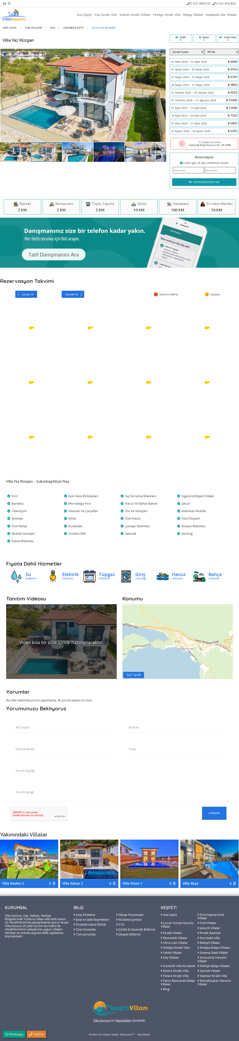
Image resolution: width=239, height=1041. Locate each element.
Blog (166, 989)
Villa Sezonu (101, 1020)
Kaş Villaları (170, 957)
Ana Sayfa (84, 15)
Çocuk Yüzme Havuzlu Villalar (177, 924)
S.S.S (121, 924)
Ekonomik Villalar (174, 938)
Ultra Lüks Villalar (175, 942)
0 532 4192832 (225, 3)
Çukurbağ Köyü (73, 27)
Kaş (52, 27)
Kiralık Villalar (172, 933)
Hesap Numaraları (131, 914)
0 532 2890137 (200, 3)
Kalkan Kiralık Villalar (135, 15)
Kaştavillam (123, 1020)
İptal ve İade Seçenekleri (92, 919)
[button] (15, 152)
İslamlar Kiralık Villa (213, 975)
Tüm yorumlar (85, 934)
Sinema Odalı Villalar (213, 952)
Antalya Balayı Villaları (214, 947)
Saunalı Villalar (209, 970)
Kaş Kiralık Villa (105, 15)
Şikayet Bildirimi (129, 934)
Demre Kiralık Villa (175, 970)
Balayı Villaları (193, 15)
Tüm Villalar (33, 27)
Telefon (38, 1034)
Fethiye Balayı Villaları (214, 966)
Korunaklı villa (209, 938)
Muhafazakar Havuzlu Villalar (214, 982)
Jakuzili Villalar (209, 928)
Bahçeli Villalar (209, 942)
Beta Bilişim (144, 1034)
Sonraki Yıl (71, 294)
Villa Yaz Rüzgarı (104, 27)
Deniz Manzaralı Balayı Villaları (178, 982)
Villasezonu (126, 1034)
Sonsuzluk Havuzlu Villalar (212, 959)
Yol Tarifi (133, 675)
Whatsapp (15, 1034)
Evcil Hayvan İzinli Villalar (211, 916)
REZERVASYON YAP (206, 182)
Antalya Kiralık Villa (176, 947)
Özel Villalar (207, 923)
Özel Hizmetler (85, 929)
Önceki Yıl (27, 294)
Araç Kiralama (85, 914)
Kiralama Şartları (130, 919)
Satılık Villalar (172, 952)
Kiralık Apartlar (210, 933)
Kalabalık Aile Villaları (221, 15)
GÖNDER (214, 813)
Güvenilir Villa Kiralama (178, 966)
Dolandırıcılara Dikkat (90, 924)
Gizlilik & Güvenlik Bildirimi (136, 929)
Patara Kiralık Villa (175, 975)
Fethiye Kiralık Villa (166, 15)
